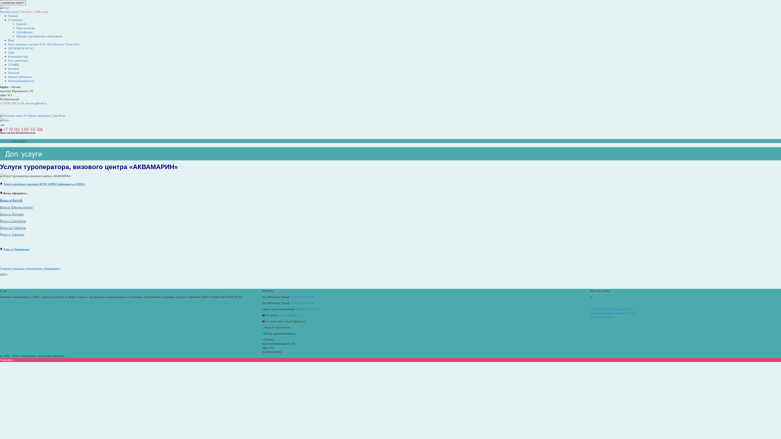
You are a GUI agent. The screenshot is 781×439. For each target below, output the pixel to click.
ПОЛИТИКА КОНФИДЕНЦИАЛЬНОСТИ (611, 309)
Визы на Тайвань (13, 228)
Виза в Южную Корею (16, 207)
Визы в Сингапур (13, 221)
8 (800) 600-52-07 (307, 309)
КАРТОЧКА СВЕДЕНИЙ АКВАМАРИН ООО (612, 313)
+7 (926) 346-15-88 (302, 303)
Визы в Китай (11, 200)
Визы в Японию (12, 214)
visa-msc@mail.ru (36, 103)
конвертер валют (12, 2)
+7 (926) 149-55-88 (12, 103)
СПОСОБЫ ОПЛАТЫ (601, 317)
